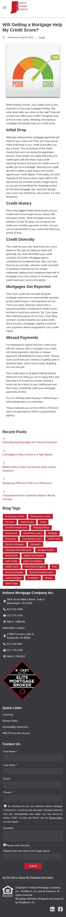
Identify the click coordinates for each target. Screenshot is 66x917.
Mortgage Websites (26, 898)
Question (8, 828)
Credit (42, 37)
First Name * (10, 751)
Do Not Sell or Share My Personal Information (27, 877)
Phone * (7, 792)
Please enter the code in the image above (26, 850)
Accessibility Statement (15, 726)
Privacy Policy (10, 720)
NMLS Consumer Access (16, 733)
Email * (7, 778)
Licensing (7, 714)
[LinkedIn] (52, 909)
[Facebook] (60, 909)
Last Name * (10, 765)
